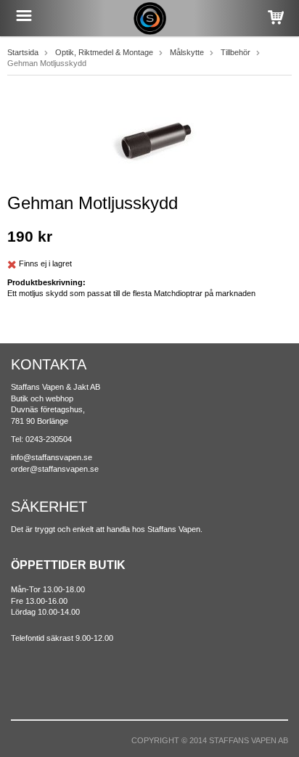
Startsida (22, 52)
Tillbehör (235, 52)
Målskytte (187, 52)
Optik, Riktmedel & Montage (104, 52)
